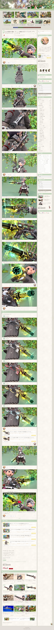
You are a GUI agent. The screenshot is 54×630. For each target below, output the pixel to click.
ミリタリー (14, 561)
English (41, 81)
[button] (50, 32)
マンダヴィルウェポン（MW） (23, 561)
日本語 (48, 81)
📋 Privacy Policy (27, 627)
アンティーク (5, 561)
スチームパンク (9, 561)
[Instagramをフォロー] (8, 565)
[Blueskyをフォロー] (5, 565)
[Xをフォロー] (3, 565)
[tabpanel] (7, 22)
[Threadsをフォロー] (6, 565)
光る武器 (17, 561)
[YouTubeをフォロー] (10, 565)
